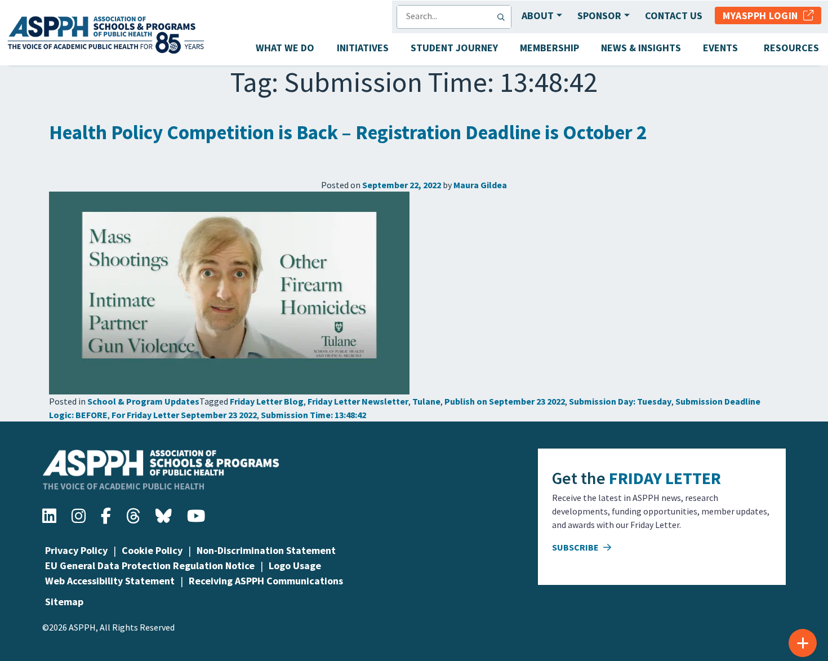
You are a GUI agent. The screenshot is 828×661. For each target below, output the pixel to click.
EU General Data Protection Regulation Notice (150, 565)
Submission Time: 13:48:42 (313, 414)
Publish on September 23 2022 (504, 401)
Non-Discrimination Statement (266, 550)
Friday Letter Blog (267, 401)
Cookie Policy (152, 550)
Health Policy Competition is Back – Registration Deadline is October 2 (348, 132)
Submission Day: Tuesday (620, 401)
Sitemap (64, 601)
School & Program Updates (143, 401)
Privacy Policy (76, 550)
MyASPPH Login (763, 15)
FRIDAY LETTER (665, 478)
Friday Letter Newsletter (358, 401)
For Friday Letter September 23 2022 (184, 414)
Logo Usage (295, 565)
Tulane (426, 401)
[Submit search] (503, 17)
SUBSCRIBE (576, 547)
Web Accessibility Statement (110, 580)
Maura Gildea (480, 184)
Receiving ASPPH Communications (266, 580)
